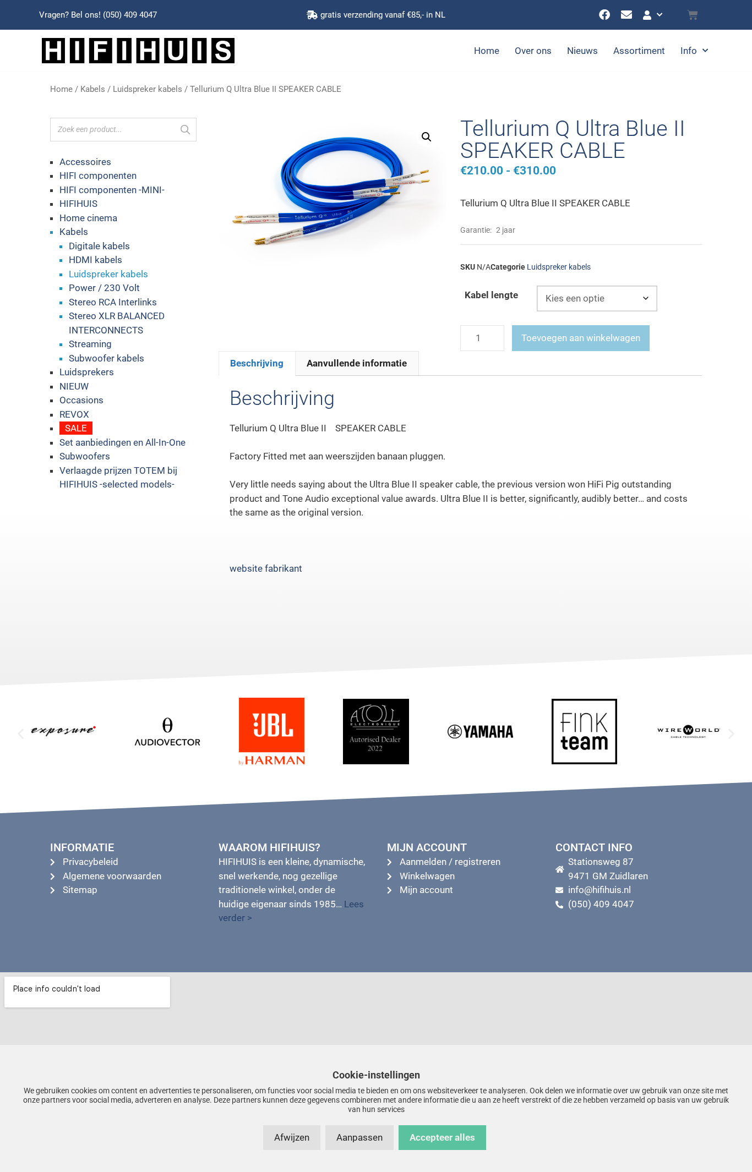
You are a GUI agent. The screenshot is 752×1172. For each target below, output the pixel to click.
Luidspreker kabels (147, 89)
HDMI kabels (95, 259)
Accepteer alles (442, 1137)
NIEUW (74, 386)
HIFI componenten (98, 175)
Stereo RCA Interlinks (113, 302)
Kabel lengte (491, 294)
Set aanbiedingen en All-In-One (122, 442)
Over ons (533, 50)
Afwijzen (291, 1137)
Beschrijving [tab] (257, 363)
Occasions (81, 400)
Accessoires (85, 161)
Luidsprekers (86, 371)
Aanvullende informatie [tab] (357, 363)
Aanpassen (359, 1137)
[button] (427, 137)
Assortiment (639, 50)
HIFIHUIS (78, 203)
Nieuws (582, 50)
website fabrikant (266, 568)
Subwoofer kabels (106, 358)
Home (486, 50)
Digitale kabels (99, 245)
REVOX (74, 414)
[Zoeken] (185, 129)
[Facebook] (604, 14)
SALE (76, 428)
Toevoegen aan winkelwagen (580, 337)
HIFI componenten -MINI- (112, 189)
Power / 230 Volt (104, 287)
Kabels (92, 89)
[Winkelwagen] (692, 15)
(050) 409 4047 (130, 15)
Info (688, 50)
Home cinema (88, 217)
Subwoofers (84, 456)
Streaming (90, 343)
